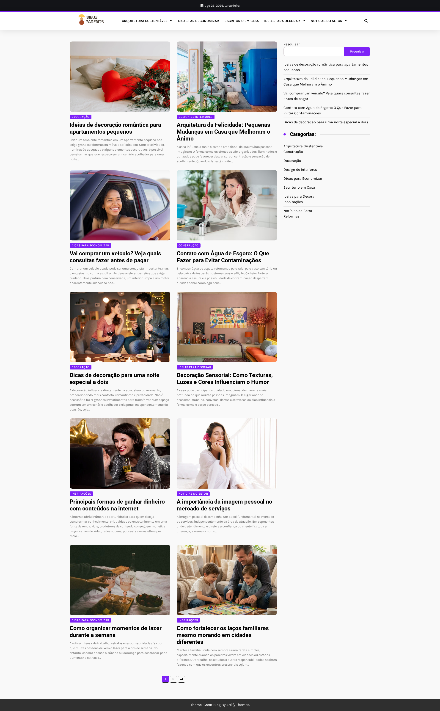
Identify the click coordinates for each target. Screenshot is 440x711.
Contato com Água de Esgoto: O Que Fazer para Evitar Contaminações (223, 257)
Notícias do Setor (326, 21)
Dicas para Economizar (198, 21)
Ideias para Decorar (282, 21)
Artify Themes (237, 705)
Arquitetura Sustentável (144, 21)
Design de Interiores (196, 116)
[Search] (366, 21)
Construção (189, 245)
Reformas (291, 216)
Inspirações (81, 493)
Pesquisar (291, 44)
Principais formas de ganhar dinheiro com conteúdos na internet (117, 505)
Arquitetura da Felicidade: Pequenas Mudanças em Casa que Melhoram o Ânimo (223, 131)
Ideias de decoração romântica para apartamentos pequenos (115, 128)
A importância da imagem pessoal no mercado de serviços (224, 505)
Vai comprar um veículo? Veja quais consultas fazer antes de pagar (115, 257)
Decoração (81, 116)
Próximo (181, 679)
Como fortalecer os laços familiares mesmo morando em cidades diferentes (223, 635)
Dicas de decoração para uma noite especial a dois (325, 122)
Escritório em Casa (242, 21)
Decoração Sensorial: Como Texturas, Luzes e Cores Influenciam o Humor (225, 378)
